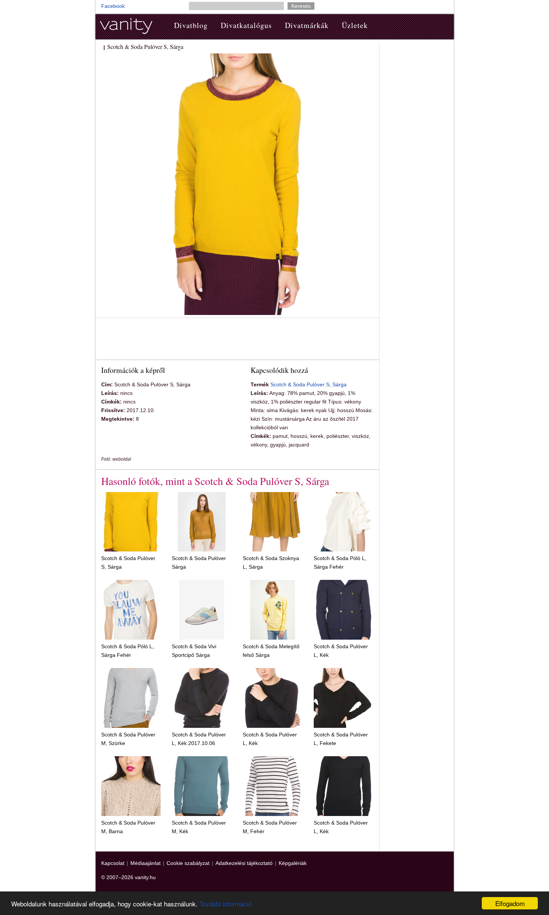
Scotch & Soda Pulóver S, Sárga (308, 384)
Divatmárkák (307, 25)
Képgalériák (293, 863)
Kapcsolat (112, 863)
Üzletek (355, 25)
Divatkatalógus (246, 25)
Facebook (113, 6)
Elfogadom (510, 903)
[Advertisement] (237, 340)
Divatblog (191, 25)
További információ (225, 903)
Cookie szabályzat (188, 863)
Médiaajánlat (145, 863)
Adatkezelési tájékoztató (244, 863)
